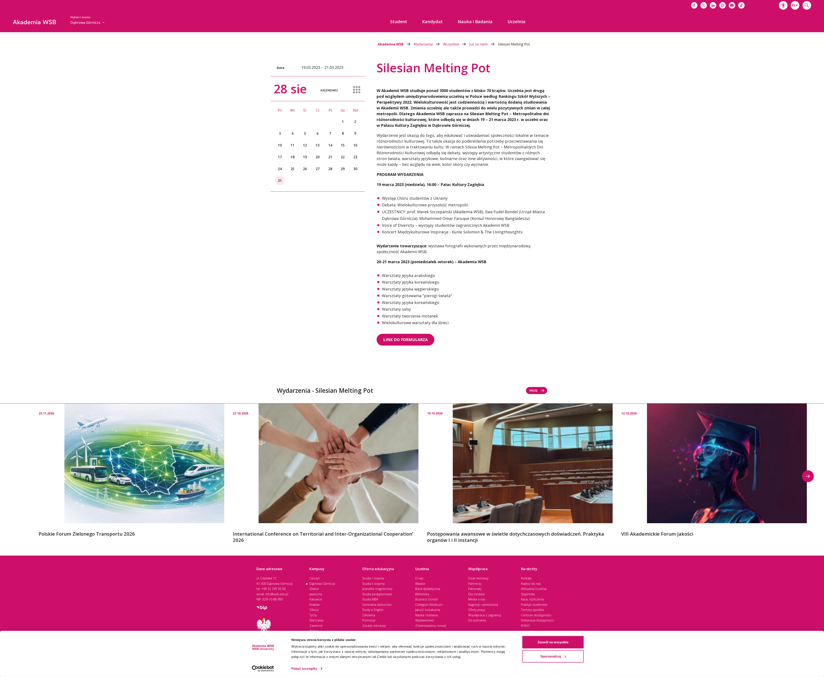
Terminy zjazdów (532, 610)
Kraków (314, 605)
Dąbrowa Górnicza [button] (85, 22)
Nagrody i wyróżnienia (483, 605)
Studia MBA (370, 599)
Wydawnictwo (424, 620)
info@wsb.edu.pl (276, 594)
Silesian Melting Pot (514, 44)
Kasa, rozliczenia (532, 599)
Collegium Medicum (428, 605)
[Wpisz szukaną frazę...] (807, 5)
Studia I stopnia (373, 578)
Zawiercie (316, 626)
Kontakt (526, 578)
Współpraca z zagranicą (484, 615)
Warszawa (316, 620)
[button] (783, 5)
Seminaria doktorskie (377, 605)
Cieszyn (314, 578)
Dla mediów (476, 594)
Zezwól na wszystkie (553, 642)
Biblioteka (422, 594)
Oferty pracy (476, 610)
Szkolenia (368, 615)
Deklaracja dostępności (537, 620)
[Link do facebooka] (694, 5)
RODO (525, 626)
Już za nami (478, 44)
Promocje (369, 620)
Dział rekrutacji (478, 578)
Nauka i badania (426, 615)
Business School (426, 599)
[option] (131, 470)
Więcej (533, 390)
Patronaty (475, 589)
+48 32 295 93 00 (273, 589)
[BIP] (261, 607)
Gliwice (314, 589)
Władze (420, 584)
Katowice (315, 599)
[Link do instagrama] (722, 5)
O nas (419, 578)
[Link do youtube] (732, 5)
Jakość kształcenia (427, 610)
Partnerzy (474, 584)
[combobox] (795, 5)
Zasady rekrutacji (374, 626)
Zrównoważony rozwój (430, 626)
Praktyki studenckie (534, 605)
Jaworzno (315, 594)
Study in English (372, 610)
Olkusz (314, 610)
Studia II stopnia (373, 584)
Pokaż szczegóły (304, 668)
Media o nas (476, 599)
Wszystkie (451, 44)
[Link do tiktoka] (741, 5)
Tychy (313, 615)
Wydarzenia (423, 44)
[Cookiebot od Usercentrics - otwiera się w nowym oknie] (263, 668)
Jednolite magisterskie (377, 589)
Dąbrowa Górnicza (322, 584)
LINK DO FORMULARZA (405, 339)
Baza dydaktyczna (427, 589)
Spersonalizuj (550, 656)
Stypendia (528, 594)
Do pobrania (477, 620)
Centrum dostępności (536, 615)
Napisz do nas (531, 584)
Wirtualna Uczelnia (533, 589)
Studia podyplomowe (377, 594)
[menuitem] (399, 21)
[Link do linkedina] (713, 5)
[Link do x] (703, 5)
